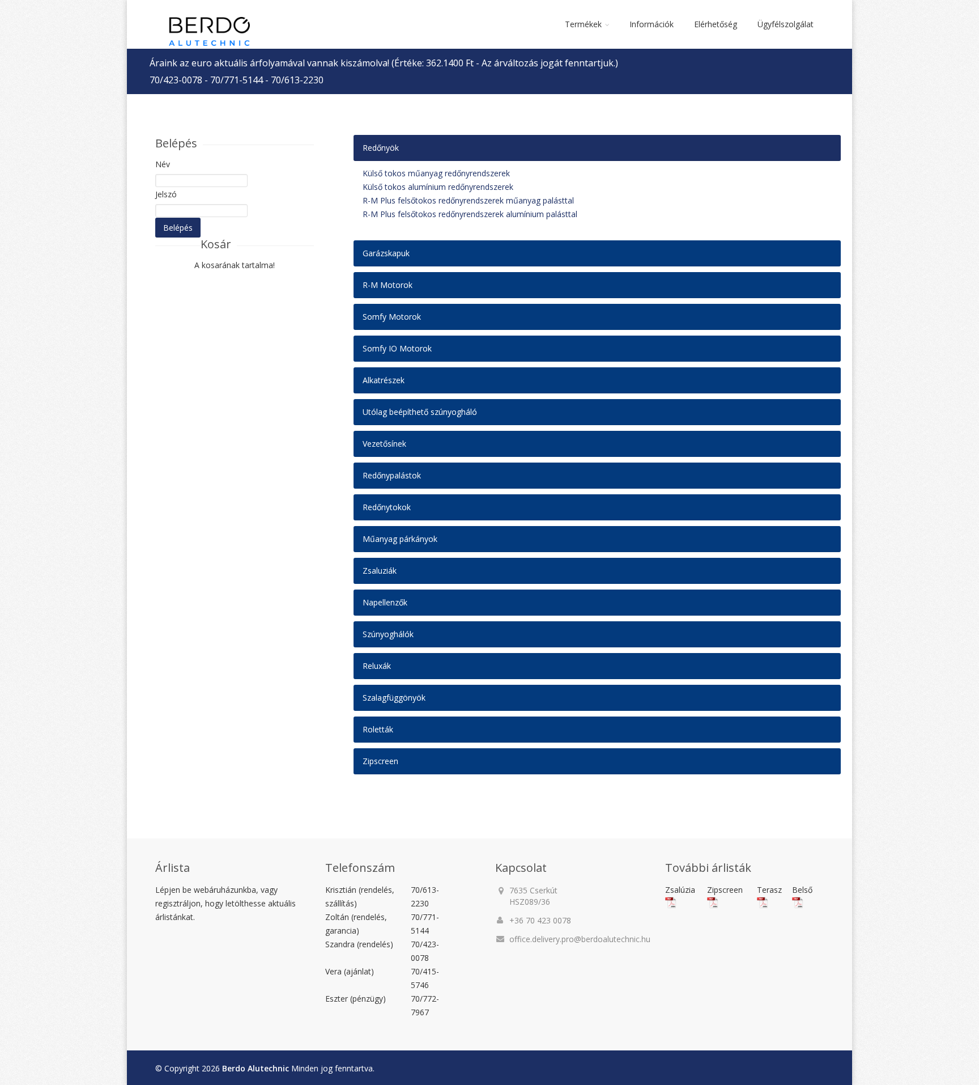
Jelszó (166, 194)
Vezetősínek (384, 443)
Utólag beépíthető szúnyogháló (420, 411)
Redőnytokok (387, 507)
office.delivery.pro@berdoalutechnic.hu (579, 939)
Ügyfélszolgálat (785, 24)
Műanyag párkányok (400, 538)
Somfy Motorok (392, 316)
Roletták (378, 729)
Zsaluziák (380, 570)
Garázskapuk (386, 253)
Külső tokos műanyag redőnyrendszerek (436, 173)
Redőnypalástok (392, 475)
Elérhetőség (715, 24)
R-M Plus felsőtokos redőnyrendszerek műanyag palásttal (468, 200)
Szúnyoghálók (388, 634)
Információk (651, 24)
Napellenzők (385, 602)
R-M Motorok (387, 284)
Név (162, 164)
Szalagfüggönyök (394, 697)
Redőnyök (381, 147)
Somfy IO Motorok (397, 348)
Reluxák (377, 665)
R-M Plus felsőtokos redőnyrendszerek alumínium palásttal (470, 214)
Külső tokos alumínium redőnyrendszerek (438, 186)
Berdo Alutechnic (255, 1068)
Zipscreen (380, 761)
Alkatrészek (384, 380)
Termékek (583, 24)
